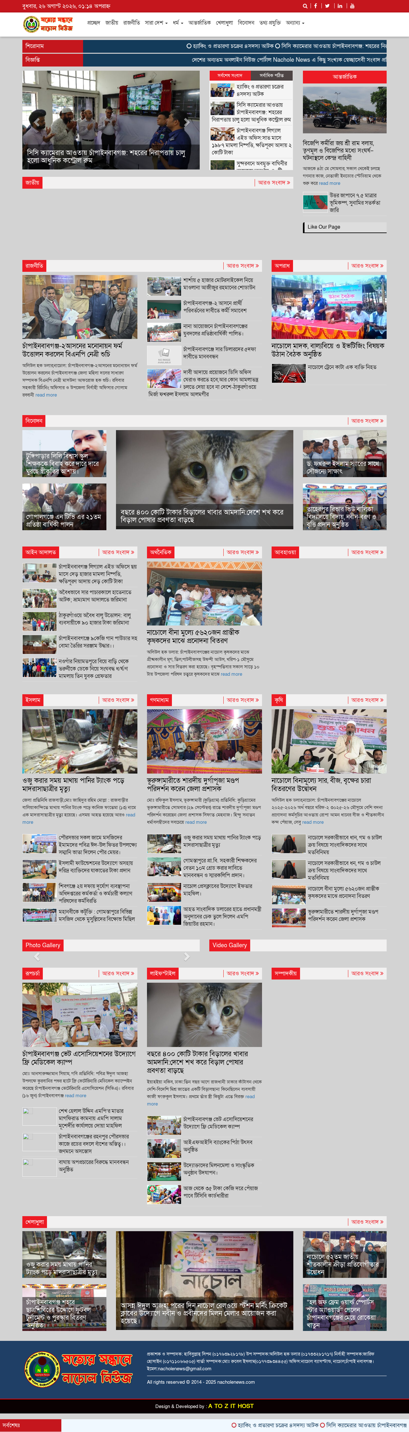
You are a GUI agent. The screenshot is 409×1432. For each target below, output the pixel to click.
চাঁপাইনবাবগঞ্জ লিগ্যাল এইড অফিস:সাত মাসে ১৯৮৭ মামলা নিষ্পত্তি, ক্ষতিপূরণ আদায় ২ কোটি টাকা (102, 156)
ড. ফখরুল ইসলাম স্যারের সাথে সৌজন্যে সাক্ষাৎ (343, 468)
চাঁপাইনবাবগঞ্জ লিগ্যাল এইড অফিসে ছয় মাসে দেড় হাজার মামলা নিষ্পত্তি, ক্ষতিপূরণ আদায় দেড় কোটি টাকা (98, 574)
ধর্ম (176, 23)
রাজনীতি (131, 23)
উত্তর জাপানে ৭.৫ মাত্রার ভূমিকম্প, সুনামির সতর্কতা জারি (355, 203)
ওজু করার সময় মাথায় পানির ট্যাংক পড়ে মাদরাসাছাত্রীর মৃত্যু (73, 785)
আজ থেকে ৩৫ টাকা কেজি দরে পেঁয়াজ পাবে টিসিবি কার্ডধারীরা (220, 1192)
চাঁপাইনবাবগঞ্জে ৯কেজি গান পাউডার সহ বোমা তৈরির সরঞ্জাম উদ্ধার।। (98, 642)
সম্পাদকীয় (286, 973)
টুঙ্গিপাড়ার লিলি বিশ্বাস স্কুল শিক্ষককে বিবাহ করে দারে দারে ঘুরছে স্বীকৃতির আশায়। (62, 464)
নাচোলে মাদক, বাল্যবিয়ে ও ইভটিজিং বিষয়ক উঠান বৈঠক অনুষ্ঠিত (328, 350)
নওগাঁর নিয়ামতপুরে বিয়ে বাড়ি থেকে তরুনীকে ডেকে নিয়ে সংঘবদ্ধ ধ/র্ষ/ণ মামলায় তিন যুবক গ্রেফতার (94, 669)
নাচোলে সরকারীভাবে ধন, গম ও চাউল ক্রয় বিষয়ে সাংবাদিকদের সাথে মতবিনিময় (344, 871)
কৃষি (279, 700)
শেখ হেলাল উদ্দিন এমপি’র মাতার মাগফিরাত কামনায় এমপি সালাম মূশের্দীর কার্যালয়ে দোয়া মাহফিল (91, 1118)
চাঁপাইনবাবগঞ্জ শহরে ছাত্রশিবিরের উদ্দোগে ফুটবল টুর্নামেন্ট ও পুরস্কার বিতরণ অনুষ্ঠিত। (58, 1314)
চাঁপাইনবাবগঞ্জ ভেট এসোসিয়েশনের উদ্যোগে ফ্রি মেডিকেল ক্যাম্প (79, 1058)
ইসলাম (33, 700)
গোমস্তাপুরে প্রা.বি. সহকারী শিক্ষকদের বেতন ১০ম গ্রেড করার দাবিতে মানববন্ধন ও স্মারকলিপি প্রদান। (220, 868)
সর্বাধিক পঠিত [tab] (272, 75)
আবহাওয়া (285, 552)
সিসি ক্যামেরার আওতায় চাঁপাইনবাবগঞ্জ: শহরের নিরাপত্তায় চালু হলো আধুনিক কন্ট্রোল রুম (251, 112)
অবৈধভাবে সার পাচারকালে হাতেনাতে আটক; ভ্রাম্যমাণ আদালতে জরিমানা (95, 596)
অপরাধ (282, 266)
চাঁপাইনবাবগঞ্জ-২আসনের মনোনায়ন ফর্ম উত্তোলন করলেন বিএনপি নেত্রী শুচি (72, 350)
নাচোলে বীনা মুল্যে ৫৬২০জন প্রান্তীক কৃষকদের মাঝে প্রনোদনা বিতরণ (193, 637)
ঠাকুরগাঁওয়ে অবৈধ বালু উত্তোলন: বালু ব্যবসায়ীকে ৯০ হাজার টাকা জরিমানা (95, 619)
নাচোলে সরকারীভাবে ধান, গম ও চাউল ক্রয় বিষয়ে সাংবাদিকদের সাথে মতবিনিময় (345, 845)
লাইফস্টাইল (162, 973)
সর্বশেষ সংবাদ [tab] (230, 75)
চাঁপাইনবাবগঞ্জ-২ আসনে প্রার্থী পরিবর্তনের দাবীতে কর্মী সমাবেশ (215, 307)
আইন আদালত (41, 552)
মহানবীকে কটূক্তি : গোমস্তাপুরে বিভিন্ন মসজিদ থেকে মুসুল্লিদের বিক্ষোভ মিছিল (97, 915)
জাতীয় (111, 23)
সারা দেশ (155, 23)
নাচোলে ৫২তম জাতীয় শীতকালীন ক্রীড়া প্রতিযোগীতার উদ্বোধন (343, 1265)
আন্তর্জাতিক (200, 23)
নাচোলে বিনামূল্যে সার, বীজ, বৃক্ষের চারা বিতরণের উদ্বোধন (321, 785)
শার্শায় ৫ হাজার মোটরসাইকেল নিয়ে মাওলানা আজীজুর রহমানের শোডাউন (219, 284)
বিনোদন (246, 23)
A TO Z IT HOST (231, 1406)
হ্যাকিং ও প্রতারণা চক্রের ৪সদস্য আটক (189, 46)
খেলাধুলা (224, 23)
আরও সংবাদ (272, 182)
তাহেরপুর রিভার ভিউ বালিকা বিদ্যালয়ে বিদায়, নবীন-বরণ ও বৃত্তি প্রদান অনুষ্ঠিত (341, 517)
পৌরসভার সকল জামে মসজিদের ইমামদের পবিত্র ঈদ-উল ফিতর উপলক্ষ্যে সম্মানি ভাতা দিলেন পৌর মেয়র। (98, 845)
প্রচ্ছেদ (93, 23)
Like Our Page (324, 227)
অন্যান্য (293, 23)
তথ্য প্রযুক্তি (270, 23)
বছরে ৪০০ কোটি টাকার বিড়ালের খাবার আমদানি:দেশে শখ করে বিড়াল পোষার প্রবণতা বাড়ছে (202, 516)
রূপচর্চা (33, 973)
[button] (35, 120)
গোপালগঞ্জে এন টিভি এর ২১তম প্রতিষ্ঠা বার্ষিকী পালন (63, 521)
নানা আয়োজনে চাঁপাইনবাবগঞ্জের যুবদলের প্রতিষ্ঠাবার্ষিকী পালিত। (215, 330)
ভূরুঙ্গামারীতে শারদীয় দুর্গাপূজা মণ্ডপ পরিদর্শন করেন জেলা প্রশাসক (193, 785)
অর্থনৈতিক (160, 552)
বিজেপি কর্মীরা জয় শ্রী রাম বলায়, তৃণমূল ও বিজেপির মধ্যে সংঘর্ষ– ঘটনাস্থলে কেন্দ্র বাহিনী (338, 150)
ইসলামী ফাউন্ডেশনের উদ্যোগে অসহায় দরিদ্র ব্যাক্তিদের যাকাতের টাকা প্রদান (96, 867)
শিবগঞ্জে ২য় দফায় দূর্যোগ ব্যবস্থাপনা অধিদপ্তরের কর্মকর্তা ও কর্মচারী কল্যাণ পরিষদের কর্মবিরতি (95, 894)
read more (329, 183)
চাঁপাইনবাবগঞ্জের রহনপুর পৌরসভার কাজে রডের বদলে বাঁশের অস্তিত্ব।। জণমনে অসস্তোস (94, 1144)
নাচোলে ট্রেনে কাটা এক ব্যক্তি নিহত (342, 367)
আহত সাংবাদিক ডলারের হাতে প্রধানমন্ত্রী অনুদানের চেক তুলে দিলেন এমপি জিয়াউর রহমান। (222, 917)
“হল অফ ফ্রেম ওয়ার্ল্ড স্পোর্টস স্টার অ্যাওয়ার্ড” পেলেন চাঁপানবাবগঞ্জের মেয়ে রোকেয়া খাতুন (341, 1314)
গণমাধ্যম (159, 700)
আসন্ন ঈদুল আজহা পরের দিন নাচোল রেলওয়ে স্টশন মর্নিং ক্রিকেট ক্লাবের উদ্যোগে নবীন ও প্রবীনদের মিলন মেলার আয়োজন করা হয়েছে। (204, 1313)
